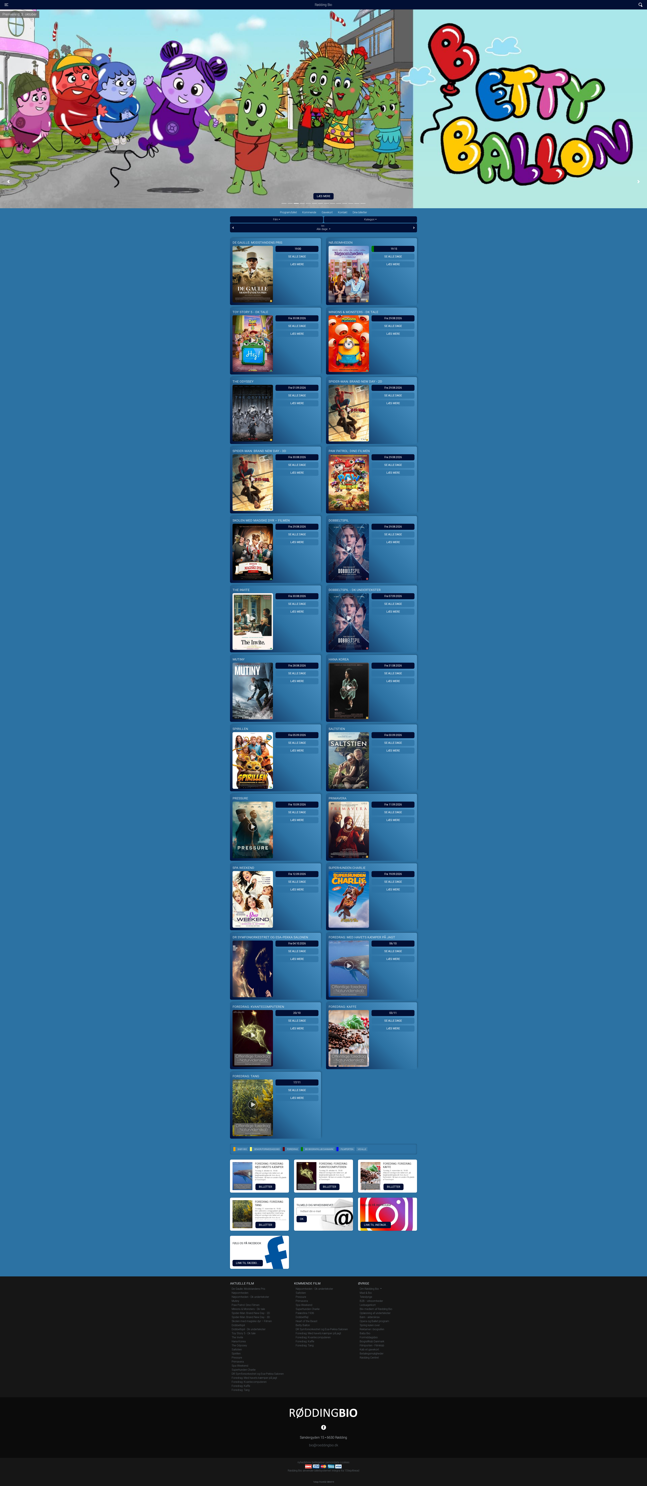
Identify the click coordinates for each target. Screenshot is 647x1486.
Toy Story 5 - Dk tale (244, 1333)
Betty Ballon (303, 1325)
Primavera (238, 1361)
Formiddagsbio (369, 1337)
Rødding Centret (369, 1357)
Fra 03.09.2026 (393, 735)
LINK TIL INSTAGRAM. (377, 1225)
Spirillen (236, 1353)
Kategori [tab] (369, 219)
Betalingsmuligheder (371, 1353)
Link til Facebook (248, 1263)
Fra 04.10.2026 (297, 943)
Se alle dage (297, 256)
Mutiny (235, 1301)
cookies (344, 1462)
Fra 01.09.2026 (297, 387)
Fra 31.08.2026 (393, 665)
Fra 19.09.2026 (393, 874)
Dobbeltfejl (302, 1317)
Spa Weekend (240, 1365)
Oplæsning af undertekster (375, 1313)
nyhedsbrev (304, 1462)
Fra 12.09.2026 (297, 874)
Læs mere (297, 264)
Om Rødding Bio (370, 1288)
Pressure (237, 1357)
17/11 (297, 1082)
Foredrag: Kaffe (241, 1386)
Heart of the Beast (306, 1321)
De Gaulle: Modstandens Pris (248, 1288)
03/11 (393, 1013)
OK (301, 1219)
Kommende (309, 212)
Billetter (265, 1186)
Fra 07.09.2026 (393, 596)
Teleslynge (366, 1297)
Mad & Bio (366, 1292)
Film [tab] (275, 219)
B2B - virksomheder (371, 1301)
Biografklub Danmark (372, 1341)
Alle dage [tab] (322, 228)
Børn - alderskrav (370, 1317)
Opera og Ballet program (374, 1321)
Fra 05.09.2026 (297, 735)
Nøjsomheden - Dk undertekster (250, 1297)
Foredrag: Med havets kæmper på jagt (254, 1377)
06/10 (393, 943)
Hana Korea (239, 1341)
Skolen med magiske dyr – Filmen (252, 1321)
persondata (332, 1462)
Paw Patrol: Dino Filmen (245, 1305)
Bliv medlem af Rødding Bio (376, 1309)
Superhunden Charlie (244, 1369)
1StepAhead (352, 1470)
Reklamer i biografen (372, 1329)
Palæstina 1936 (305, 1313)
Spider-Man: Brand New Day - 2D (251, 1313)
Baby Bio (365, 1333)
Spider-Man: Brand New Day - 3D (251, 1317)
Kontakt (342, 212)
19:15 (394, 248)
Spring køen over (370, 1325)
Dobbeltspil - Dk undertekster (249, 1329)
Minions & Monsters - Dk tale (248, 1309)
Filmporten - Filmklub (372, 1345)
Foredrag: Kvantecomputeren (249, 1381)
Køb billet (323, 196)
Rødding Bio (323, 5)
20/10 (297, 1013)
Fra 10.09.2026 (297, 804)
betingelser (318, 1462)
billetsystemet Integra (327, 1470)
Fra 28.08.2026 (297, 665)
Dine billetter (360, 212)
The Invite (237, 1337)
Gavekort (327, 212)
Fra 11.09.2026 (393, 804)
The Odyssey (239, 1345)
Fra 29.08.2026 (393, 318)
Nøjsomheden (240, 1292)
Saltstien (237, 1349)
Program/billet (288, 212)
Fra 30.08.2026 (297, 318)
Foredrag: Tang (241, 1390)
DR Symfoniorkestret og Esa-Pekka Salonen (258, 1373)
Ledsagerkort (368, 1305)
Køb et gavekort (369, 1349)
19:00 (298, 248)
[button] (8, 181)
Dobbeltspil (238, 1325)
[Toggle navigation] (640, 5)
